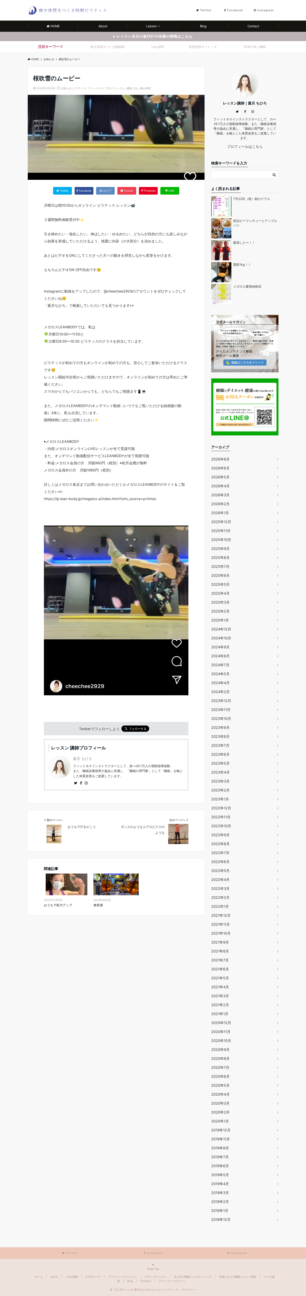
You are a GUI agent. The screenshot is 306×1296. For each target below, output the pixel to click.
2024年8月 (220, 656)
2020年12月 (221, 1022)
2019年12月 (221, 1130)
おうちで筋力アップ (58, 905)
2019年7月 (220, 1157)
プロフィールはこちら (245, 146)
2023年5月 (220, 763)
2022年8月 (220, 844)
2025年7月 (220, 566)
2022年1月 (220, 906)
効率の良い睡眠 (255, 47)
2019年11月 (220, 1139)
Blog (203, 26)
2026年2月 (220, 504)
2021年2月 (220, 1005)
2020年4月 (220, 1094)
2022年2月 (220, 897)
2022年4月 (220, 879)
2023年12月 (221, 700)
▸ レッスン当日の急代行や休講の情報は (153, 36)
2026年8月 (220, 459)
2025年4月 (220, 593)
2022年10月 (221, 826)
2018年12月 (221, 1219)
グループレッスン (155, 1276)
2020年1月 (220, 1121)
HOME (55, 26)
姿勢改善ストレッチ (203, 47)
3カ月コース (93, 1276)
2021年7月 (220, 960)
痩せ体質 (145, 88)
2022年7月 (220, 853)
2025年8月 (220, 557)
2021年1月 (219, 1014)
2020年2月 (220, 1112)
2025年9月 (220, 548)
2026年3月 (220, 495)
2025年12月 (221, 522)
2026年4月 (220, 486)
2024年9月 (220, 647)
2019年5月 (220, 1175)
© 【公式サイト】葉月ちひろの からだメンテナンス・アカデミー (153, 1289)
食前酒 (98, 905)
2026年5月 (220, 477)
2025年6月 (220, 575)
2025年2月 (220, 611)
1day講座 (157, 47)
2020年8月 (220, 1058)
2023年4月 (220, 772)
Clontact (145, 1281)
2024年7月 (220, 665)
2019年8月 (220, 1148)
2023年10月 (221, 718)
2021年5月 (220, 978)
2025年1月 (220, 620)
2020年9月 (220, 1049)
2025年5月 (220, 584)
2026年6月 (220, 468)
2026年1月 (220, 513)
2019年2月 (220, 1201)
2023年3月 (220, 781)
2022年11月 (221, 817)
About (103, 26)
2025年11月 (221, 530)
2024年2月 (220, 691)
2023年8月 (220, 736)
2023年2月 (220, 790)
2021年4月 (220, 987)
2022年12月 (221, 808)
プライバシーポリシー (171, 1281)
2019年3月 (220, 1192)
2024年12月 (221, 629)
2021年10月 (221, 933)
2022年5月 (220, 870)
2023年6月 (220, 754)
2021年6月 (220, 969)
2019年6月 (220, 1166)
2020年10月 (221, 1040)
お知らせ (66, 88)
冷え (136, 88)
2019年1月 (219, 1210)
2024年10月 (221, 638)
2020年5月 (220, 1085)
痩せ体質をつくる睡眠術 (107, 47)
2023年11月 (221, 709)
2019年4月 (220, 1183)
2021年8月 (220, 951)
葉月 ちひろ (82, 758)
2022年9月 (220, 835)
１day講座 (71, 1276)
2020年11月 (221, 1031)
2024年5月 (220, 674)
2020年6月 (220, 1076)
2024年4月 (220, 683)
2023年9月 (220, 727)
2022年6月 (220, 861)
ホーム (39, 1276)
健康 (129, 88)
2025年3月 (220, 602)
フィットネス (96, 88)
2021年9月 (220, 942)
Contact (253, 26)
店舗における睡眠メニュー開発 (237, 1276)
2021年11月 (220, 924)
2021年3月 (220, 996)
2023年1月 (220, 799)
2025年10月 (221, 539)
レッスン (119, 88)
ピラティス (79, 88)
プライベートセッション (123, 1276)
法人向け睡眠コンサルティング (192, 1276)
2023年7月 (220, 745)
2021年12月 (221, 915)
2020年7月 (220, 1067)
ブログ (109, 88)
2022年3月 (220, 888)
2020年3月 (220, 1103)
